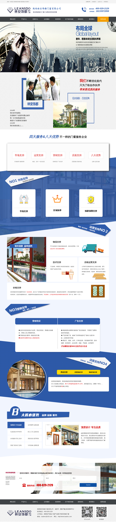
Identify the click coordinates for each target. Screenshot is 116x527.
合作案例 (46, 19)
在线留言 (94, 1)
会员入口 (100, 1)
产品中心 (24, 19)
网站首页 (12, 19)
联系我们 (106, 1)
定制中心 (35, 19)
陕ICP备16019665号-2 (67, 509)
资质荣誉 (58, 19)
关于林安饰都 (69, 19)
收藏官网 (88, 1)
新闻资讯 (80, 19)
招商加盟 (103, 19)
